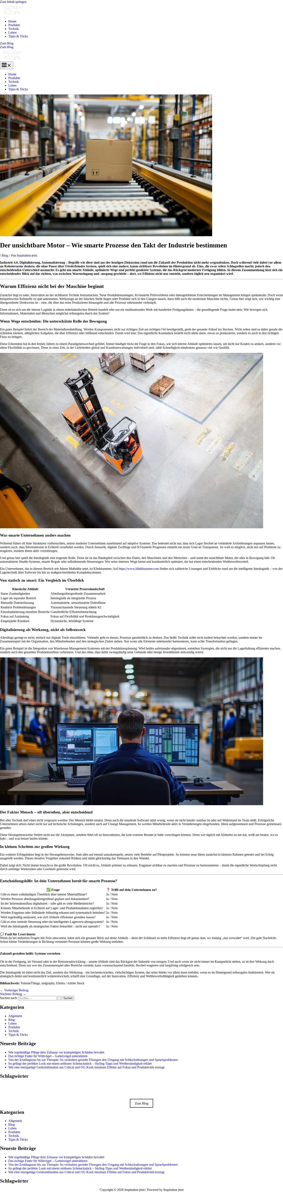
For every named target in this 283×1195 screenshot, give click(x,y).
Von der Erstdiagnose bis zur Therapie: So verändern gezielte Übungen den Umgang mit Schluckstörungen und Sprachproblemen (93, 1060)
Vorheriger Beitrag (14, 990)
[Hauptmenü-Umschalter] (6, 65)
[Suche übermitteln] (59, 998)
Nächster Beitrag (13, 994)
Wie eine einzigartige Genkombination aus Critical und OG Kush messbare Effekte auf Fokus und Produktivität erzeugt (86, 1067)
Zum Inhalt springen (13, 2)
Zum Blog (6, 47)
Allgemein (15, 1016)
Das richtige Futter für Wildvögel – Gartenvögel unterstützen (47, 1056)
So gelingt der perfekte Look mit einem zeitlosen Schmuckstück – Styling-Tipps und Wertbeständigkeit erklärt (80, 1063)
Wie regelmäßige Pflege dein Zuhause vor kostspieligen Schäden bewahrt (56, 1052)
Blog (5, 255)
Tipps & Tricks (18, 36)
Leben (12, 32)
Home (12, 21)
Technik (13, 29)
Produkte (14, 25)
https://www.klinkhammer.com (139, 568)
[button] (141, 43)
